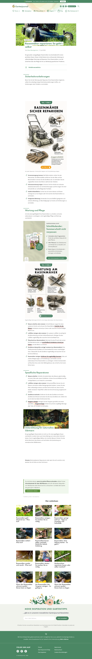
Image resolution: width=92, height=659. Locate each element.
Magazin (52, 11)
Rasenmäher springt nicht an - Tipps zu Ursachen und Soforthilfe (61, 520)
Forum (16, 11)
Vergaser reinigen (33, 401)
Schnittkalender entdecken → (33, 491)
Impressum (57, 647)
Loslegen (63, 1)
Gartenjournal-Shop (44, 650)
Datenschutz (58, 650)
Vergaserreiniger (39, 404)
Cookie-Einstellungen (60, 652)
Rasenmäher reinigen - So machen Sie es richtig (43, 519)
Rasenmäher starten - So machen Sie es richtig (42, 565)
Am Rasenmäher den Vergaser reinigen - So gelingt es (43, 586)
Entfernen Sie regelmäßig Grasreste (51, 356)
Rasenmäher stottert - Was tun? (23, 541)
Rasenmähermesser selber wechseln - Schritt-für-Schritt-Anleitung (42, 543)
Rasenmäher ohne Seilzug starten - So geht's (61, 542)
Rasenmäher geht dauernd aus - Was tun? (23, 519)
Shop (61, 11)
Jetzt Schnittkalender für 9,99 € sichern (56, 258)
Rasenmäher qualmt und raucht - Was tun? (24, 564)
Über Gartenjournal (72, 11)
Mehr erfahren (64, 639)
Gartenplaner (28, 11)
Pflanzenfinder (39, 11)
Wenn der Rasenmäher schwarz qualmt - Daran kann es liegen (24, 586)
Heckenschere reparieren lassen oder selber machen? (62, 565)
